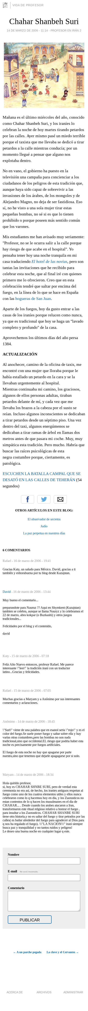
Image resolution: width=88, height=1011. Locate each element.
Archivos (44, 992)
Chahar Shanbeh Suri (44, 21)
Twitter (44, 499)
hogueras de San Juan (33, 298)
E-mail (23, 871)
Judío (44, 526)
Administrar (73, 992)
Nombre (13, 854)
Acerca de (15, 992)
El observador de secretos (44, 519)
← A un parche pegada (27, 952)
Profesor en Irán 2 (66, 30)
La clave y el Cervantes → (63, 952)
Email (60, 499)
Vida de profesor (28, 5)
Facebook (27, 499)
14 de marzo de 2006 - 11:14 (27, 30)
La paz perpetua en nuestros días (44, 533)
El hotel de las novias (49, 261)
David (7, 591)
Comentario (16, 888)
